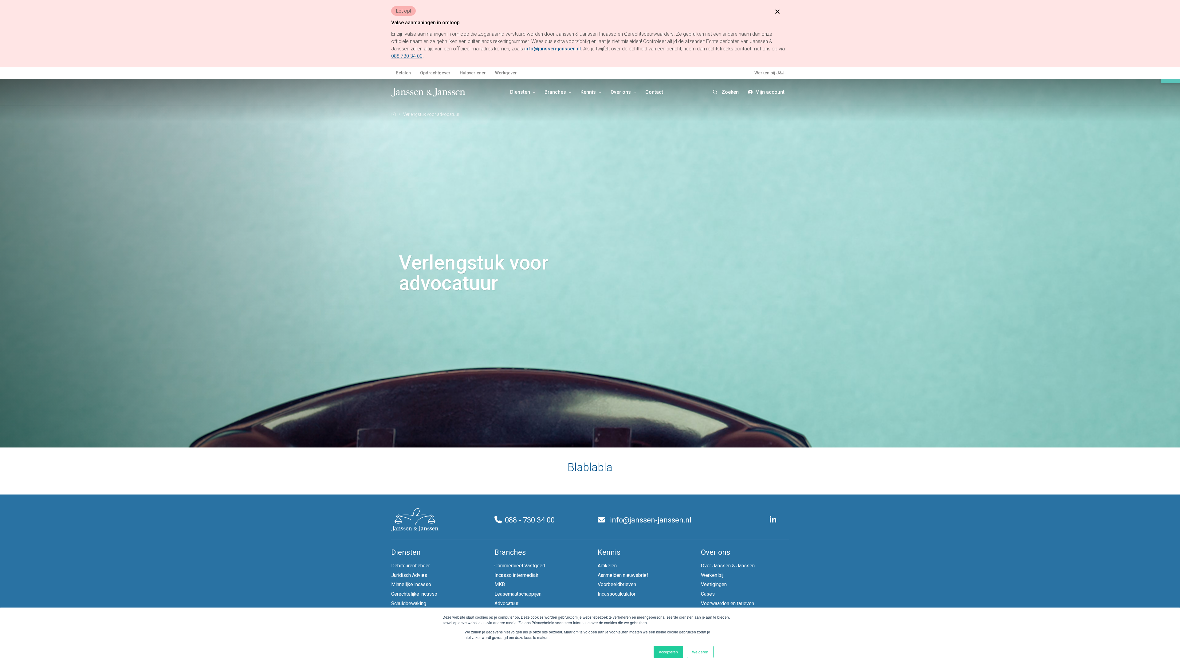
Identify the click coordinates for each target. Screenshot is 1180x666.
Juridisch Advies (409, 575)
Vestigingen (714, 584)
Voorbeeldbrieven (617, 584)
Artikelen (607, 566)
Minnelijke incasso (411, 584)
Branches (556, 92)
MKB (499, 584)
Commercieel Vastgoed (519, 566)
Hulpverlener (473, 72)
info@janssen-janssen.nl (649, 520)
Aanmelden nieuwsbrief (623, 575)
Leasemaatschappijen (517, 594)
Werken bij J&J (769, 72)
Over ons (621, 92)
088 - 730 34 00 (530, 520)
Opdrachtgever (435, 72)
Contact (654, 92)
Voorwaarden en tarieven (727, 603)
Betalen (403, 72)
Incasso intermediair (516, 575)
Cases (708, 594)
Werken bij (712, 575)
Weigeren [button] (700, 651)
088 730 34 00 (407, 56)
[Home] (393, 114)
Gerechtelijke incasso (414, 594)
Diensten (520, 92)
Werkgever (506, 72)
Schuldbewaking (408, 603)
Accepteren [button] (668, 651)
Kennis (588, 92)
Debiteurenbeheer (410, 566)
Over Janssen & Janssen (728, 566)
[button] (725, 92)
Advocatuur (506, 603)
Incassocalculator (616, 594)
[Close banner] (777, 11)
